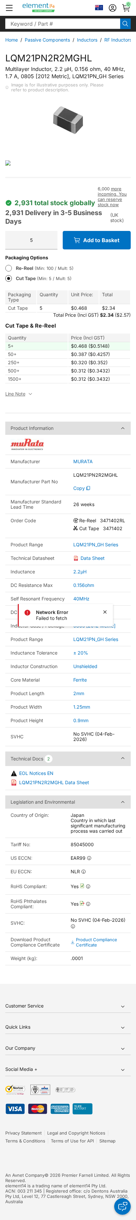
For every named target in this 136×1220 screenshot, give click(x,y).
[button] (9, 8)
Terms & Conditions (25, 1140)
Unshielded (85, 666)
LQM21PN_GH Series (95, 544)
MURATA (83, 461)
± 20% (80, 653)
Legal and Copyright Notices (76, 1133)
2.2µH (79, 571)
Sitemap (107, 1140)
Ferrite (80, 680)
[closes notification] (105, 612)
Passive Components (47, 40)
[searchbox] (62, 23)
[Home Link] (51, 8)
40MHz (81, 598)
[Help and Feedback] (122, 1206)
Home (11, 40)
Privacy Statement (23, 1133)
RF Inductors (118, 40)
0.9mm (80, 720)
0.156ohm (83, 585)
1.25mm (81, 707)
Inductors (87, 40)
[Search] (125, 23)
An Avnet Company (25, 1175)
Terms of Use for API (72, 1140)
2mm (78, 693)
